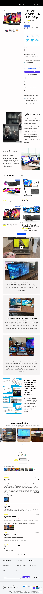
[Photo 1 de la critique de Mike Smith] (6, 499)
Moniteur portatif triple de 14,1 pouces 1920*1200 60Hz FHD (11, 198)
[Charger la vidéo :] (21, 247)
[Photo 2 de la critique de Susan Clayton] (11, 527)
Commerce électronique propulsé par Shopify (22, 591)
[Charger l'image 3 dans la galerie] (13, 30)
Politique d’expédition (31, 592)
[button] (2, 4)
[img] (6, 477)
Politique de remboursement (35, 591)
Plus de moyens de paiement (32, 74)
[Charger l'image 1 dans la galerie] (7, 30)
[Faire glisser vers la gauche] (4, 30)
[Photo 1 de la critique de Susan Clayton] (6, 527)
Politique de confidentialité (14, 592)
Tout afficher (21, 233)
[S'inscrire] (20, 577)
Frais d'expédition (27, 27)
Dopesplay (13, 591)
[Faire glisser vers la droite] (20, 30)
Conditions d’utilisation (23, 592)
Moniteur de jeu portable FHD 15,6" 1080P (30, 197)
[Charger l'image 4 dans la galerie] (17, 30)
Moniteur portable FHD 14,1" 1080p (10, 224)
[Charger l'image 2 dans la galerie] (10, 30)
